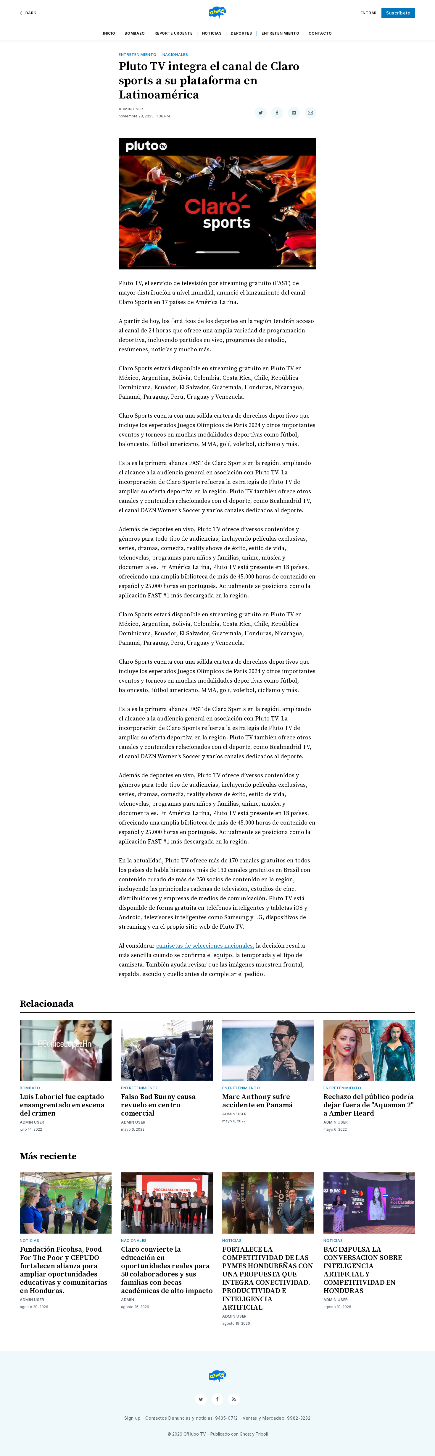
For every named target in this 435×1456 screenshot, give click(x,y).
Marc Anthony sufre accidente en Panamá (257, 1101)
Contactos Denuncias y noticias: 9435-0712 (191, 1418)
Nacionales (175, 54)
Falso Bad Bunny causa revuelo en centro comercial (158, 1105)
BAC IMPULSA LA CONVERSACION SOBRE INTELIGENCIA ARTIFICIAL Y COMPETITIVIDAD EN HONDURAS (362, 1270)
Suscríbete (398, 12)
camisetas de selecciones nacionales (204, 946)
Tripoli (262, 1433)
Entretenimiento (280, 33)
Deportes (241, 33)
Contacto (320, 33)
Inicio (109, 33)
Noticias (212, 33)
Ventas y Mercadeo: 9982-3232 (277, 1418)
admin (127, 1299)
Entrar (369, 13)
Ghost (245, 1433)
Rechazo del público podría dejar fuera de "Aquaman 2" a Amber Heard (368, 1105)
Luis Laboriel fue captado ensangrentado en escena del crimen (62, 1105)
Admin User (131, 109)
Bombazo (135, 33)
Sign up (132, 1418)
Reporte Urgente (173, 33)
